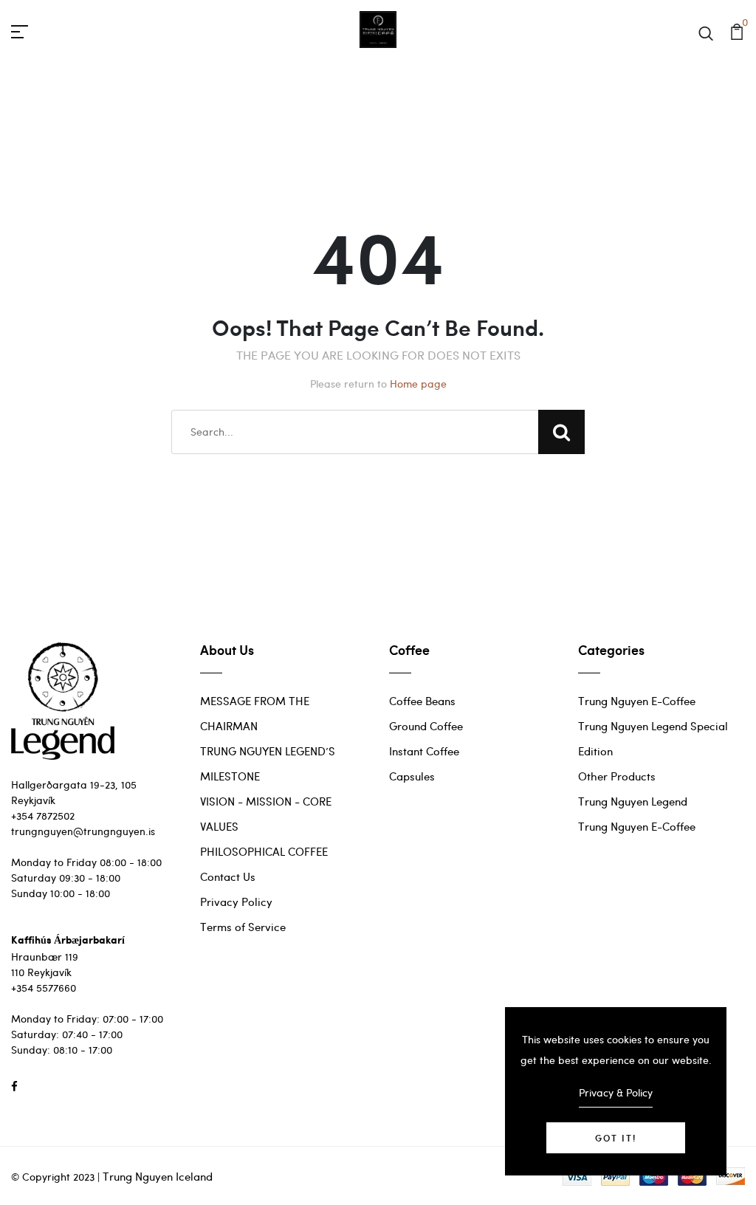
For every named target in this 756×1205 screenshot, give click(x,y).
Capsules (412, 776)
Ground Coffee (426, 725)
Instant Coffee (424, 751)
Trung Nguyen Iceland (158, 1176)
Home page (418, 384)
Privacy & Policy (616, 1092)
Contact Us (227, 876)
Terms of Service (243, 926)
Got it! (615, 1137)
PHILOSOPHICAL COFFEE (264, 851)
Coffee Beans (422, 700)
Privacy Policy (236, 901)
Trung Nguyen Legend (632, 801)
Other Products (617, 776)
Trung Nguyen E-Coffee (636, 700)
